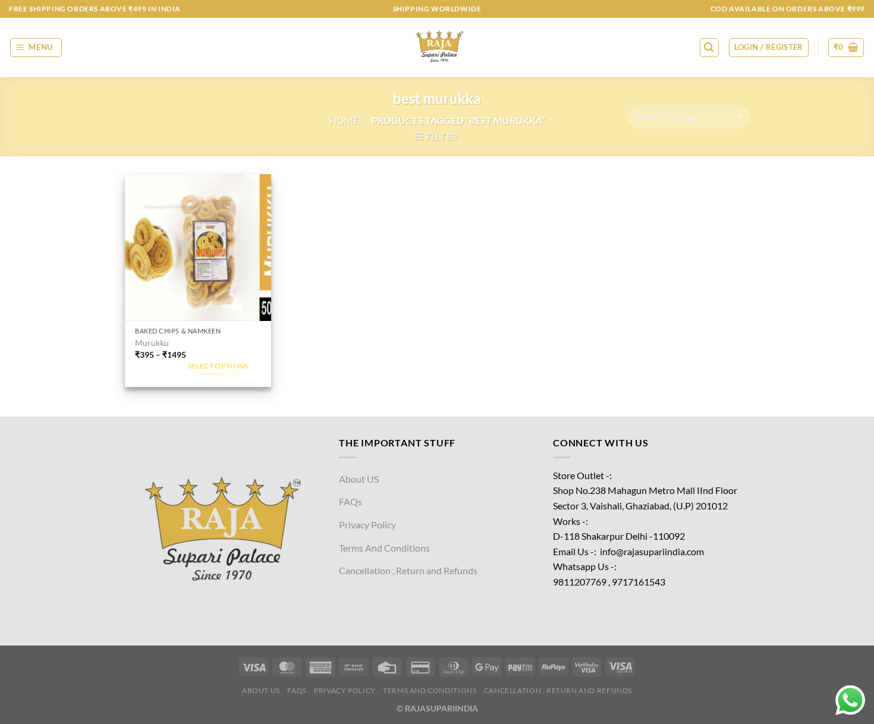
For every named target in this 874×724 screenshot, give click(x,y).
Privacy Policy (367, 524)
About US (359, 478)
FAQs (350, 501)
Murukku (152, 343)
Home (344, 120)
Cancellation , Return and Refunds (408, 570)
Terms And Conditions (384, 547)
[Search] (709, 47)
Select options (218, 366)
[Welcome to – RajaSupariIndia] (437, 47)
